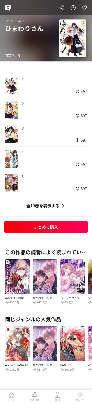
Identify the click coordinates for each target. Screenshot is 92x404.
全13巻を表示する (43, 206)
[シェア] (62, 8)
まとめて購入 (46, 227)
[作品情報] (73, 8)
